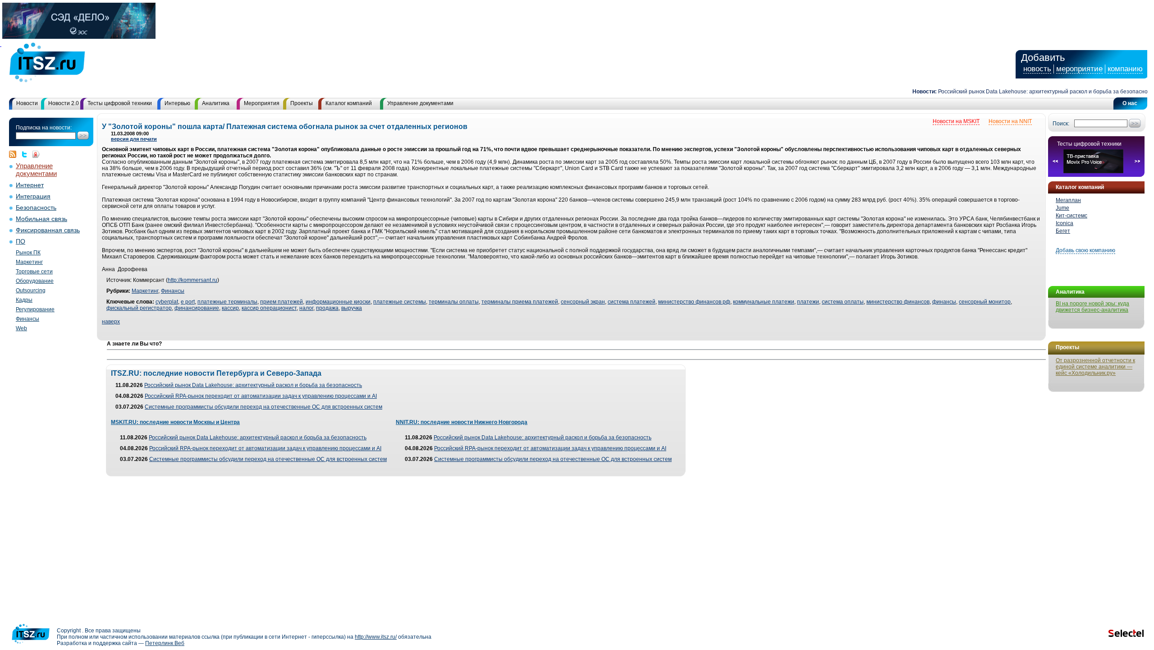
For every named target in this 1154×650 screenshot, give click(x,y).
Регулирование (35, 309)
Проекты (301, 103)
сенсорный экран (583, 302)
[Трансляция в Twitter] (26, 154)
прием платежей (281, 302)
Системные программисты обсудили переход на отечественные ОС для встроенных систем (263, 407)
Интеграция (33, 196)
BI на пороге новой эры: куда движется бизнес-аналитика (1092, 306)
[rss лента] (15, 154)
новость (1037, 69)
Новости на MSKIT (956, 121)
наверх (111, 321)
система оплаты (843, 302)
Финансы (27, 319)
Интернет (30, 185)
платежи (808, 302)
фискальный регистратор (139, 308)
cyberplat (167, 302)
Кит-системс (1071, 215)
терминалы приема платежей (519, 302)
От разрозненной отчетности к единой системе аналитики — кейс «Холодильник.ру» (1095, 366)
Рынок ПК (28, 252)
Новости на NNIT (1010, 121)
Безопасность (36, 207)
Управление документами (420, 103)
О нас (1129, 103)
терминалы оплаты (454, 302)
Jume (1062, 208)
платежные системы (399, 302)
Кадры (24, 300)
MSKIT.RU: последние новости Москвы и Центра (175, 422)
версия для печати (134, 139)
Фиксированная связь (48, 230)
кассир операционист (269, 308)
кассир (230, 308)
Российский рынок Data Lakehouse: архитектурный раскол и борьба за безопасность (1034, 91)
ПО (20, 241)
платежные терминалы (227, 302)
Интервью (177, 103)
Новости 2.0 (63, 103)
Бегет (1063, 231)
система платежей (631, 302)
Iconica (1064, 223)
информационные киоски (338, 302)
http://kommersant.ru (192, 280)
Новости (27, 103)
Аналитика (215, 103)
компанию (1125, 69)
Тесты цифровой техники (119, 103)
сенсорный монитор (985, 302)
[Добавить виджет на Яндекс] (36, 154)
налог (306, 308)
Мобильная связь (41, 219)
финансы (944, 302)
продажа (327, 308)
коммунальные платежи (763, 302)
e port (188, 302)
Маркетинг (29, 262)
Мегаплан (1068, 200)
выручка (351, 308)
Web (21, 328)
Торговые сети (34, 271)
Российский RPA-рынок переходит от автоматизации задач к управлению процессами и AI (261, 396)
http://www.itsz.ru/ (376, 637)
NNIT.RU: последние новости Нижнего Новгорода (461, 422)
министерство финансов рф (694, 302)
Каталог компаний (348, 103)
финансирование (196, 308)
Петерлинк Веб (164, 643)
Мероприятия (261, 103)
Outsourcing (31, 290)
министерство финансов (898, 302)
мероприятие (1079, 69)
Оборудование (35, 281)
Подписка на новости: (44, 127)
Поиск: (1061, 123)
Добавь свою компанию (1085, 250)
